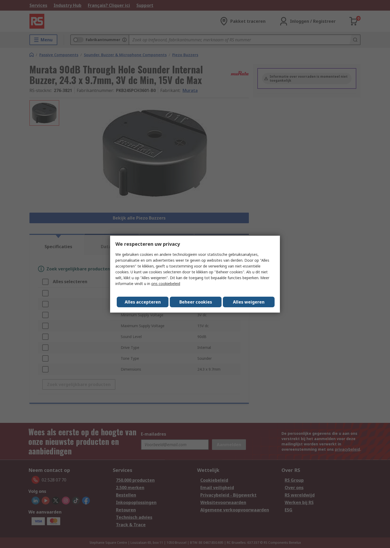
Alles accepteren (143, 302)
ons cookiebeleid (165, 283)
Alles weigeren (249, 302)
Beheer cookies (195, 302)
